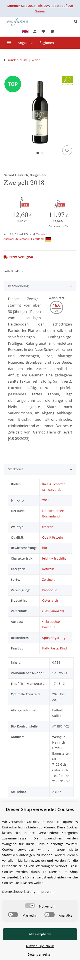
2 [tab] (42, 153)
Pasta (54, 648)
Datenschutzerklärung (18, 891)
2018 (45, 500)
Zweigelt (48, 579)
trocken (47, 527)
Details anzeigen (40, 954)
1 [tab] (37, 153)
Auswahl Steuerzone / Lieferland (24, 239)
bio (44, 548)
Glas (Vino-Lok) (53, 611)
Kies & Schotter (53, 484)
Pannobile (49, 590)
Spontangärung (53, 638)
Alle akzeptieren (40, 934)
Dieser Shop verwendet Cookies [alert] (40, 809)
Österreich (50, 600)
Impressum (46, 891)
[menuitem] (25, 43)
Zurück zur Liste (17, 60)
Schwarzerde (52, 489)
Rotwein (48, 569)
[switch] (30, 905)
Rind (63, 648)
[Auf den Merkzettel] (67, 150)
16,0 (56, 305)
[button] (77, 22)
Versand (41, 234)
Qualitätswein (52, 537)
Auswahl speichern (40, 946)
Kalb (45, 648)
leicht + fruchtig (54, 558)
